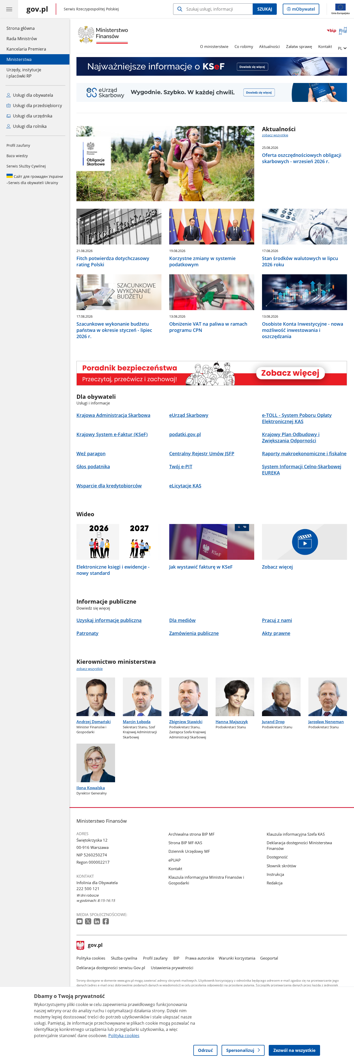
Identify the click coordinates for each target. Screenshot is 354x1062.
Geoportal (269, 958)
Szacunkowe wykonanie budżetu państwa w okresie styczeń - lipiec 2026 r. (114, 330)
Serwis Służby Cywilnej (26, 166)
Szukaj (264, 9)
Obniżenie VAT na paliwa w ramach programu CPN (208, 327)
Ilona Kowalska (90, 787)
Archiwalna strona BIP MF (191, 834)
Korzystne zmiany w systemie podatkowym (202, 261)
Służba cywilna (124, 958)
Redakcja (274, 882)
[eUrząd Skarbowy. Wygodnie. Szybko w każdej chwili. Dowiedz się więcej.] (211, 92)
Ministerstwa (19, 59)
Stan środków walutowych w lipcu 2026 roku (300, 261)
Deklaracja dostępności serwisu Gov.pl (110, 967)
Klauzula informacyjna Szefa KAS (296, 834)
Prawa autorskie (199, 958)
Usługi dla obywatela (32, 95)
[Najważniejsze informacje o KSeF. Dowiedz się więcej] (211, 66)
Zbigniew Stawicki (185, 721)
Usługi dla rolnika (29, 126)
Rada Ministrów (21, 38)
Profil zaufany (18, 145)
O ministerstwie (214, 46)
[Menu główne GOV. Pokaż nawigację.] (9, 9)
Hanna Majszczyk (232, 721)
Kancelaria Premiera (26, 49)
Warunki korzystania (237, 958)
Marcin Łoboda (137, 721)
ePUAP (174, 860)
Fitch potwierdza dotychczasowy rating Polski (112, 261)
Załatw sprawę (299, 46)
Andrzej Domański (93, 721)
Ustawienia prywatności (172, 967)
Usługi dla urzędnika (32, 116)
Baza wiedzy (17, 155)
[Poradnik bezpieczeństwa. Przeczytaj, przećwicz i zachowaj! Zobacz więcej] (211, 373)
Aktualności (269, 46)
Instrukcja (275, 874)
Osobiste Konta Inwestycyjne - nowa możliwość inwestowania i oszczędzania (302, 330)
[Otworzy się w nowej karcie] (80, 921)
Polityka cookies (90, 958)
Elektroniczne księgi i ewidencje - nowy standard (113, 570)
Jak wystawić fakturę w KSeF (201, 567)
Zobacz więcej (277, 567)
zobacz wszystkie (275, 135)
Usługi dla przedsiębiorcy (37, 105)
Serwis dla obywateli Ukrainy (34, 179)
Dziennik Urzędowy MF (189, 851)
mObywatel (303, 10)
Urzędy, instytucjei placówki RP (23, 73)
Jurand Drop (273, 721)
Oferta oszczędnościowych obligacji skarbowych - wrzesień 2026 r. (301, 158)
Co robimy (244, 46)
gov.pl (95, 945)
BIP (176, 958)
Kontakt (325, 46)
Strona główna (26, 28)
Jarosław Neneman (326, 721)
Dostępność (277, 857)
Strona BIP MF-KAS (185, 842)
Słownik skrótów (281, 865)
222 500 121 (88, 888)
